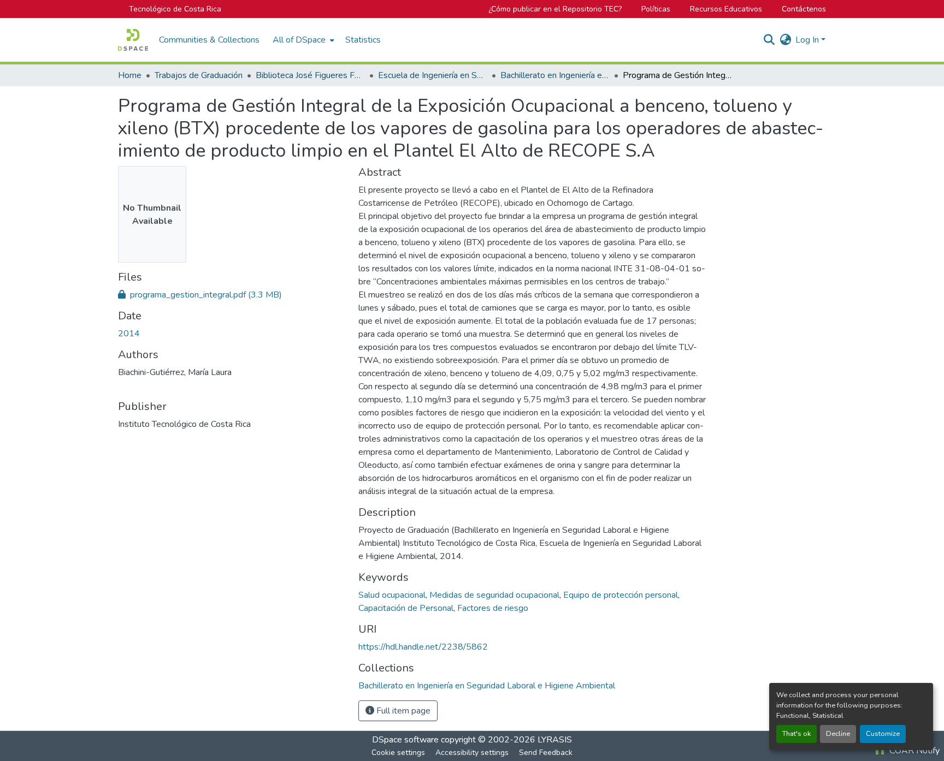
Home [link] (129, 75)
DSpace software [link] (405, 740)
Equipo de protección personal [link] (620, 595)
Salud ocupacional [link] (392, 595)
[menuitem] (302, 40)
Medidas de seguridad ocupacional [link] (494, 595)
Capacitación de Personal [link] (405, 608)
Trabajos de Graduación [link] (199, 75)
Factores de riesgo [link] (492, 608)
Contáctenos (804, 9)
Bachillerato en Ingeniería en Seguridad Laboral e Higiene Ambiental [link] (555, 75)
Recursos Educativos (726, 9)
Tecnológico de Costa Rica (175, 9)
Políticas (655, 9)
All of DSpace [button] (299, 40)
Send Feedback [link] (546, 752)
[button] (133, 40)
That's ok (796, 734)
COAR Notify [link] (913, 751)
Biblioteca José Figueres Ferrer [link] (310, 75)
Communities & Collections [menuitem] (209, 40)
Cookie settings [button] (398, 752)
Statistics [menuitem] (363, 40)
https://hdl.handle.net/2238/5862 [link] (423, 647)
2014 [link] (129, 334)
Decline (838, 734)
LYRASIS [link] (555, 740)
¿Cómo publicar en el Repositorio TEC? (555, 9)
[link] (231, 294)
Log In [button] (808, 40)
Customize (883, 734)
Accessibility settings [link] (472, 752)
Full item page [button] (402, 711)
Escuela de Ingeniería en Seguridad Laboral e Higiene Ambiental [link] (432, 75)
